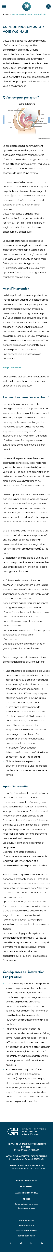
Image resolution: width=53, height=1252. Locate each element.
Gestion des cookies (26, 1236)
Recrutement (26, 1186)
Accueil (6, 14)
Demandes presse (26, 1208)
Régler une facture (26, 1180)
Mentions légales (26, 1220)
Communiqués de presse (26, 1204)
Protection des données (26, 1231)
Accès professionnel (26, 1192)
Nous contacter (26, 1226)
